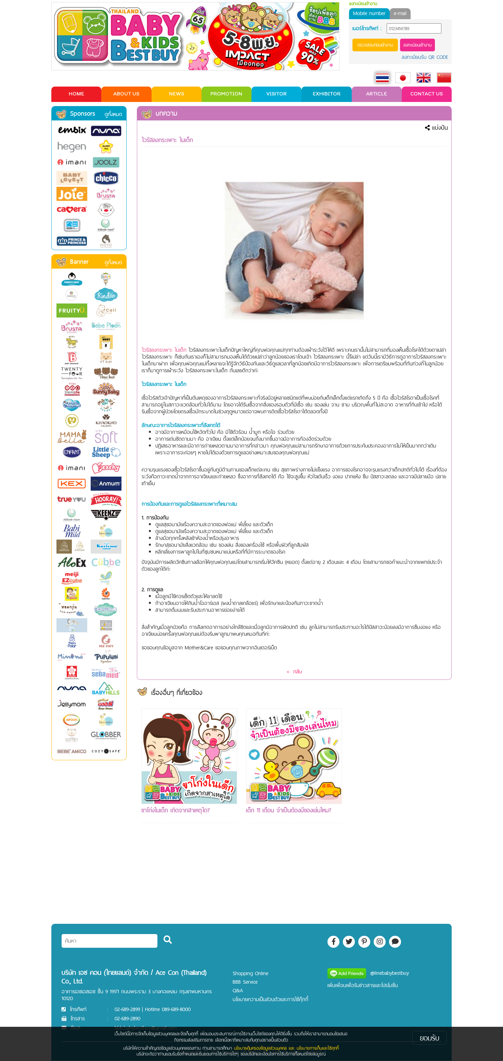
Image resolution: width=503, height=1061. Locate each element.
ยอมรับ (429, 1038)
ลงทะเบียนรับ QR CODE (425, 57)
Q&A (238, 990)
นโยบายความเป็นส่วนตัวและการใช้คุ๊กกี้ (270, 999)
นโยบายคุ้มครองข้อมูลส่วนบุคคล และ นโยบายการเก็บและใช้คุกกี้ (286, 1048)
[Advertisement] (399, 811)
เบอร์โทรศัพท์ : (367, 28)
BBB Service (245, 982)
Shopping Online (250, 973)
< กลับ (294, 671)
